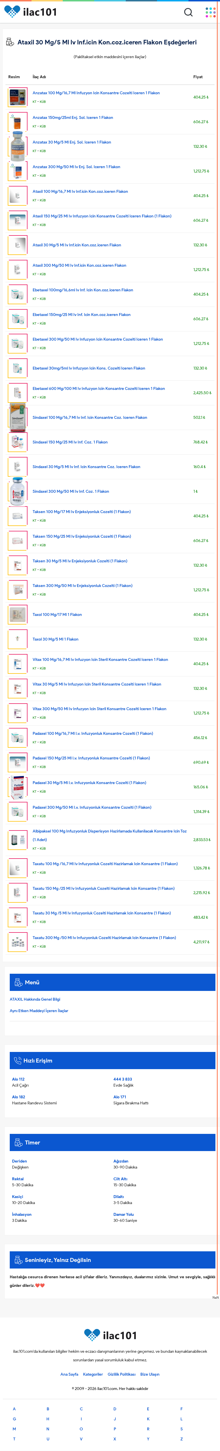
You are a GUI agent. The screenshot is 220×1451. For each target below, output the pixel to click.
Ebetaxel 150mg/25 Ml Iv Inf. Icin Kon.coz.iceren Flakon (82, 314)
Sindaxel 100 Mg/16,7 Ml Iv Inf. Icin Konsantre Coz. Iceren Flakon (90, 417)
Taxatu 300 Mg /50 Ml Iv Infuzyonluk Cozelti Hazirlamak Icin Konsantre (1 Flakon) (104, 937)
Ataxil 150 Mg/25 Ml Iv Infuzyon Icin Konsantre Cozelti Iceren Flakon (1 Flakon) (102, 216)
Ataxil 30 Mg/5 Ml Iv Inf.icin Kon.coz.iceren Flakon (77, 245)
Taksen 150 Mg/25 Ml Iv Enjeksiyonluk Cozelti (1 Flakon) (82, 536)
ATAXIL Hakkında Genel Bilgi (35, 999)
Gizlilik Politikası (121, 1374)
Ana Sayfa (69, 1374)
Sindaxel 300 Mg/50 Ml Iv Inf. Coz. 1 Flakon (71, 491)
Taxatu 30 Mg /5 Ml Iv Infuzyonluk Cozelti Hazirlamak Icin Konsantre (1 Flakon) (102, 913)
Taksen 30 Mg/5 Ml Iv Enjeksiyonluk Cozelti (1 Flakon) (80, 561)
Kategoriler (93, 1374)
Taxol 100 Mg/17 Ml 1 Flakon (57, 614)
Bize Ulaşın (150, 1374)
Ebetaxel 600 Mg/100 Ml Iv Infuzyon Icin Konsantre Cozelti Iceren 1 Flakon (99, 388)
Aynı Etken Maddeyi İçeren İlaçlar (39, 1010)
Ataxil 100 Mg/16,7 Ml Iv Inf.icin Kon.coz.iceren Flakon (80, 191)
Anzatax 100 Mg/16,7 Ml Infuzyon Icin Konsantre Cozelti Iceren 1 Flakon (96, 93)
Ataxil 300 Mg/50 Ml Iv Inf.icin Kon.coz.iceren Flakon (79, 265)
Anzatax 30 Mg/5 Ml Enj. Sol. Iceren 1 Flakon (72, 142)
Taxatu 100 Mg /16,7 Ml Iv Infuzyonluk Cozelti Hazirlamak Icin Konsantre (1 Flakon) (105, 863)
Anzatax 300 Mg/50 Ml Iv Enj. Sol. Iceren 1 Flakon (76, 166)
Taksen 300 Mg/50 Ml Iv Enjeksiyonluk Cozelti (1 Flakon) (83, 585)
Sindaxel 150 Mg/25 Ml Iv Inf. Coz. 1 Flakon (70, 442)
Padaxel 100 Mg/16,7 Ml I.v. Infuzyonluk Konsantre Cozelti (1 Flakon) (93, 733)
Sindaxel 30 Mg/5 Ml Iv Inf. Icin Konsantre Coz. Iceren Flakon (86, 466)
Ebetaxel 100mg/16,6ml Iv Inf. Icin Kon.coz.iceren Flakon (83, 290)
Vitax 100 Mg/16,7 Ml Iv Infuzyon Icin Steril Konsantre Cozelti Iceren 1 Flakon (100, 659)
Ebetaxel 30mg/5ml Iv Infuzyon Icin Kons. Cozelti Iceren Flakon (89, 368)
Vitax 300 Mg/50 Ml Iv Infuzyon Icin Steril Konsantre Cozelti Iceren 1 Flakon (99, 708)
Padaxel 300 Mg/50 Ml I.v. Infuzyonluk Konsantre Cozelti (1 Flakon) (92, 807)
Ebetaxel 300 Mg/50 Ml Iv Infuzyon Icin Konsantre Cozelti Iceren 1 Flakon (98, 339)
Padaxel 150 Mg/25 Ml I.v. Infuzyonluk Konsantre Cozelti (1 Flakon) (91, 758)
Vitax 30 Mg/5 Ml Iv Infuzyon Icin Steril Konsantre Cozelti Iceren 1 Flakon (97, 684)
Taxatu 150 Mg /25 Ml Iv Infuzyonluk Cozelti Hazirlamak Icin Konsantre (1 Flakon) (104, 888)
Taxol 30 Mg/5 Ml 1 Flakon (55, 639)
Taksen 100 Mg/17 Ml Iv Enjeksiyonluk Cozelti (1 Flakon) (82, 511)
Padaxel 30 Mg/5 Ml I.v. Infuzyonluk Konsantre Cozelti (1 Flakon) (89, 782)
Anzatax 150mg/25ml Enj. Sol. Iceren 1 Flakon (73, 117)
